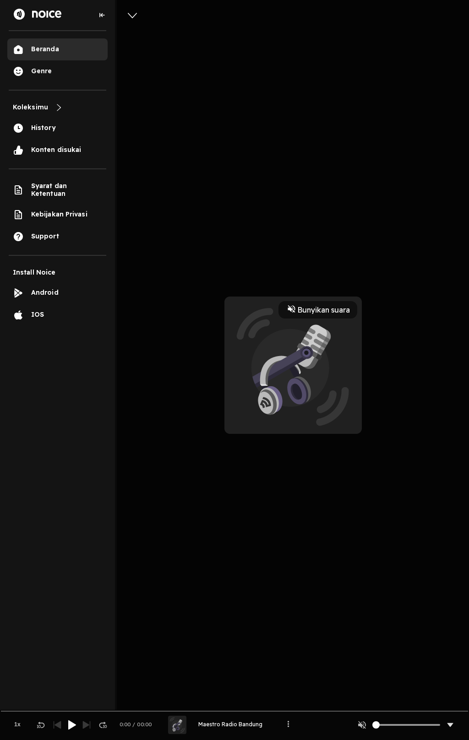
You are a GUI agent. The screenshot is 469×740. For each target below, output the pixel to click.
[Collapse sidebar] (102, 15)
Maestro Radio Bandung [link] (230, 724)
